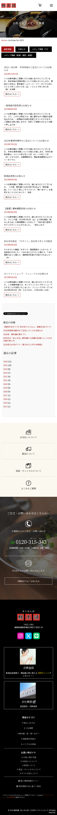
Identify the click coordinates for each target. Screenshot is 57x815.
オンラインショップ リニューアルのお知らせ (26, 273)
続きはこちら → (12, 94)
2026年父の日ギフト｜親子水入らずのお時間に (23, 344)
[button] (51, 5)
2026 (5, 361)
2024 (5, 369)
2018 (5, 391)
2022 (5, 376)
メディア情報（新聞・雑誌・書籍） (19, 55)
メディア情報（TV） (40, 49)
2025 (5, 365)
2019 (5, 387)
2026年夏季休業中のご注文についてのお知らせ (23, 330)
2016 (5, 399)
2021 (5, 380)
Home (4, 40)
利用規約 (11, 797)
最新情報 (7, 49)
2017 (5, 395)
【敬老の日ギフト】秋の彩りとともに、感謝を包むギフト (27, 326)
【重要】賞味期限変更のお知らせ (20, 208)
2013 (5, 406)
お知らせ (21, 49)
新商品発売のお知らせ (14, 175)
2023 (5, 372)
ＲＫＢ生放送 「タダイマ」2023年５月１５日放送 (28, 241)
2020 (5, 384)
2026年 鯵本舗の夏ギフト (14, 334)
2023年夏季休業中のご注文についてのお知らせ (26, 140)
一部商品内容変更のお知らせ (18, 105)
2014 (5, 402)
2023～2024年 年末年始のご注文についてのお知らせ (28, 69)
